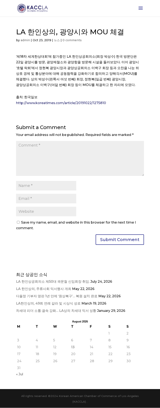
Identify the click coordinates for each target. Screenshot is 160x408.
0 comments (72, 40)
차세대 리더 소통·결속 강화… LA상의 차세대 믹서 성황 (56, 311)
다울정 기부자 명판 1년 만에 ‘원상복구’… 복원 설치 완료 (57, 296)
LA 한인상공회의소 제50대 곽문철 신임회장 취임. (53, 282)
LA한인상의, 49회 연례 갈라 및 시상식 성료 (48, 303)
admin (25, 40)
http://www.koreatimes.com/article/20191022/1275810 (61, 103)
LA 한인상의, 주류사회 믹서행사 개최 (43, 289)
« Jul (19, 374)
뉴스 (57, 40)
